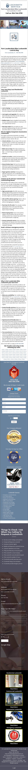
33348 (24, 357)
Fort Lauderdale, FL (10, 52)
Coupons (14, 758)
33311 (13, 351)
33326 (17, 354)
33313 (21, 351)
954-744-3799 (17, 13)
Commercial (15, 757)
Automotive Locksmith (14, 709)
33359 (15, 359)
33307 (24, 349)
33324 (10, 354)
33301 (3, 349)
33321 (24, 353)
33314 (24, 351)
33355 (12, 359)
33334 (17, 356)
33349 (5, 359)
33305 (17, 349)
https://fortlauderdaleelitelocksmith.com (14, 753)
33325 (13, 354)
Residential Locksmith (14, 673)
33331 (10, 356)
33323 (6, 354)
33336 (24, 356)
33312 (17, 351)
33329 (3, 356)
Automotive (22, 757)
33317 (10, 353)
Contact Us (19, 758)
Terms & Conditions (7, 760)
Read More (14, 689)
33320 (21, 353)
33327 (21, 354)
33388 (23, 359)
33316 (6, 353)
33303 (10, 349)
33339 (10, 357)
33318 (13, 353)
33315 (3, 353)
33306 (21, 349)
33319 (17, 353)
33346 (21, 357)
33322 (3, 354)
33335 (21, 356)
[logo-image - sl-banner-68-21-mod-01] (14, 24)
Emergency (8, 758)
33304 (13, 349)
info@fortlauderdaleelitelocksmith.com (11, 603)
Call (14, 768)
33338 (6, 357)
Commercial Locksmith (14, 691)
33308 (3, 351)
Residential (9, 757)
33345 (17, 357)
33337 (3, 357)
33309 (6, 351)
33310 (10, 351)
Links (24, 760)
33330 (6, 356)
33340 (13, 357)
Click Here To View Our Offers (14, 449)
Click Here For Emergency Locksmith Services (14, 363)
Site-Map (20, 760)
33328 (24, 354)
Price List (15, 760)
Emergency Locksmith (14, 728)
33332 (13, 356)
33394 (19, 359)
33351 (8, 359)
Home (4, 757)
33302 (6, 349)
